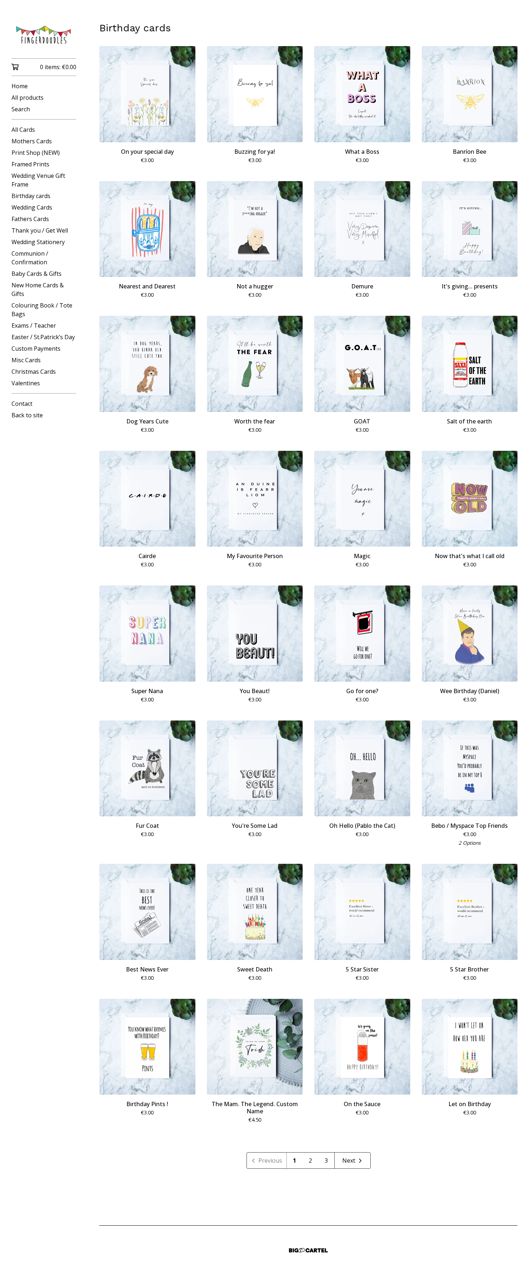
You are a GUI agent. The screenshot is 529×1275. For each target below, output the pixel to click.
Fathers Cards (30, 219)
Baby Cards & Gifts (37, 274)
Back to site (27, 415)
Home (20, 86)
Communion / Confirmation (30, 258)
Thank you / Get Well (40, 230)
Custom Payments (36, 349)
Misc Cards (26, 360)
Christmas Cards (34, 372)
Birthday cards (31, 196)
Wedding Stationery (38, 242)
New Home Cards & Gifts (38, 289)
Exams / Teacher (34, 325)
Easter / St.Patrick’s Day (43, 337)
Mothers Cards (32, 141)
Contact (22, 404)
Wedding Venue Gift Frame (38, 180)
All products (28, 98)
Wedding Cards (32, 207)
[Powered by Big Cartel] (308, 1250)
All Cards (23, 130)
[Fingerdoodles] (44, 34)
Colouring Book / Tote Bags (42, 309)
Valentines (26, 383)
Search (21, 109)
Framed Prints (30, 164)
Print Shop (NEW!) (36, 153)
